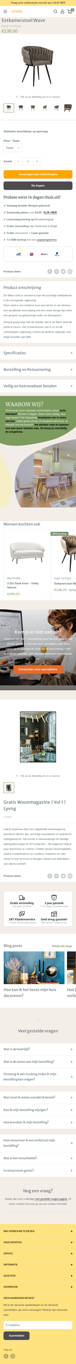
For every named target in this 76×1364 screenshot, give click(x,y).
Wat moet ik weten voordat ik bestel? (29, 1097)
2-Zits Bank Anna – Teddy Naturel (23, 585)
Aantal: (8, 161)
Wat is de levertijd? (17, 1049)
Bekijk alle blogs (62, 946)
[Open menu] (5, 11)
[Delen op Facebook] (49, 271)
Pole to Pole (11, 26)
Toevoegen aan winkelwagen (38, 174)
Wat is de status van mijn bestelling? (29, 1062)
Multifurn (13, 578)
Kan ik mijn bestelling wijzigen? (26, 1110)
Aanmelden (16, 1335)
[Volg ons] (6, 1356)
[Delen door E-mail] (70, 271)
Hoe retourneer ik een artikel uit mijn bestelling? (29, 1143)
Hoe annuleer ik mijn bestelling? (26, 1122)
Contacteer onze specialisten (38, 669)
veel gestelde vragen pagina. (51, 1198)
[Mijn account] (62, 11)
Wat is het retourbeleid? (20, 1158)
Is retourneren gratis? (19, 1170)
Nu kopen (38, 185)
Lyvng (8, 817)
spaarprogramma (47, 239)
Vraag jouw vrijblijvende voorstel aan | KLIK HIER (38, 2)
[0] (69, 11)
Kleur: (12, 140)
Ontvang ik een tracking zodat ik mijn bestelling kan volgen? (30, 1076)
